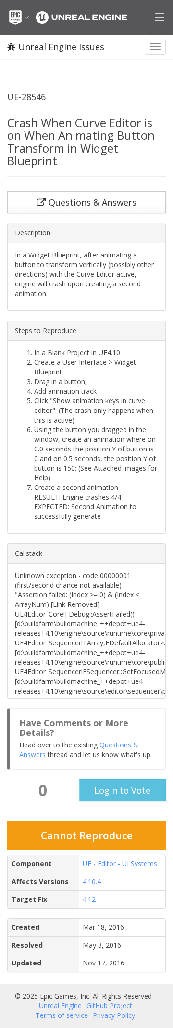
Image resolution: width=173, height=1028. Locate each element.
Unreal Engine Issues (61, 46)
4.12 (89, 899)
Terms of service (62, 1015)
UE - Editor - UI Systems (120, 863)
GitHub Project (109, 1005)
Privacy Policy (114, 1015)
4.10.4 (92, 881)
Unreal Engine (60, 1005)
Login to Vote (122, 790)
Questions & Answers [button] (92, 202)
